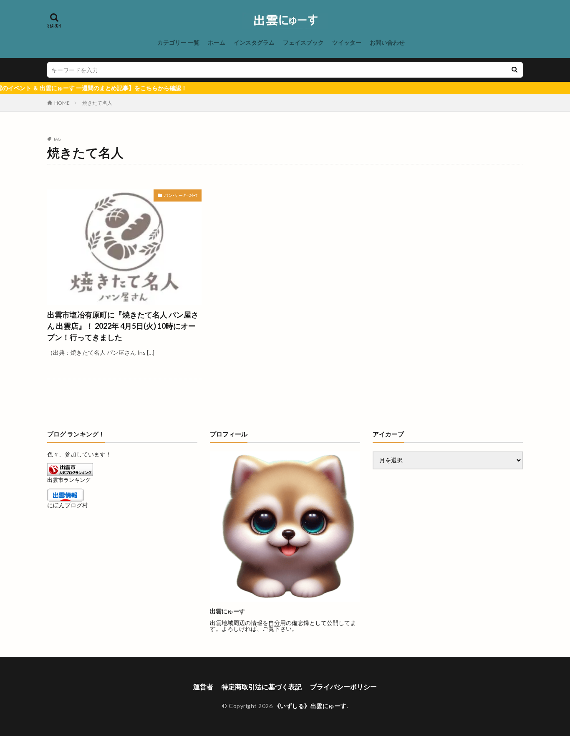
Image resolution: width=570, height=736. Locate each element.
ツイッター (346, 42)
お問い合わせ (387, 42)
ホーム (216, 42)
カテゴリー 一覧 (178, 42)
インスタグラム (254, 42)
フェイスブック (303, 42)
